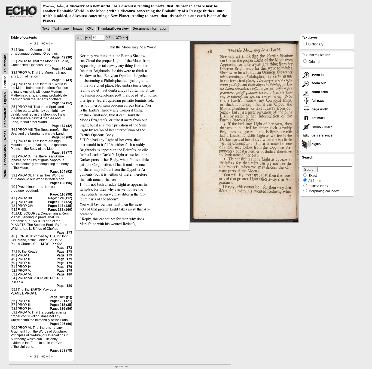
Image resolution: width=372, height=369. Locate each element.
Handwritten (5, 117)
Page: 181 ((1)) (61, 297)
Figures (5, 98)
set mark (318, 118)
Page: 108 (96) (61, 183)
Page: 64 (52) (62, 103)
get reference (322, 135)
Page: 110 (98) (61, 194)
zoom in (317, 74)
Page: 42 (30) (62, 57)
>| (126, 38)
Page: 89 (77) (62, 152)
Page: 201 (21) (61, 301)
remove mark (322, 127)
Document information (150, 28)
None (5, 173)
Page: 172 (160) (60, 210)
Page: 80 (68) (62, 137)
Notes (5, 135)
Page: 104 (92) (61, 171)
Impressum (120, 366)
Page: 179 (64, 255)
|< (86, 38)
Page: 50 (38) (62, 69)
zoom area (319, 92)
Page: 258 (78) (61, 350)
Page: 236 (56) (61, 309)
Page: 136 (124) (60, 202)
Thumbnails (5, 63)
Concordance (5, 154)
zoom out (318, 83)
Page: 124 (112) (60, 198)
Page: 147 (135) (60, 206)
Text (45, 28)
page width (319, 109)
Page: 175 (64, 251)
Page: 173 (64, 232)
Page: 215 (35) (61, 305)
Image (78, 28)
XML (90, 28)
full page (318, 101)
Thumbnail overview (113, 28)
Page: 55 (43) (62, 80)
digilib (316, 144)
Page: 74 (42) (62, 126)
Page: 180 (64, 274)
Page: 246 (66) (61, 324)
